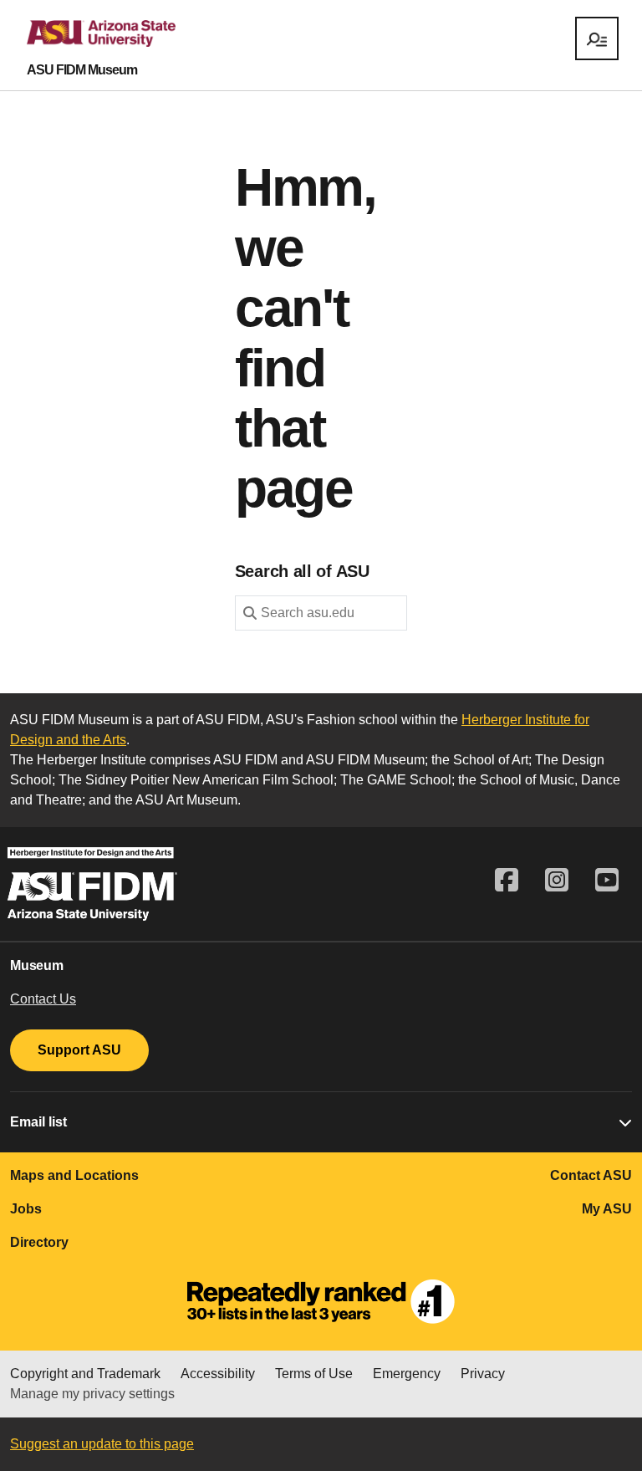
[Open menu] (596, 38)
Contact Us (43, 999)
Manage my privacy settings (92, 1394)
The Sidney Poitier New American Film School (196, 780)
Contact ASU (591, 1175)
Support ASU (79, 1050)
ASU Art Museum (186, 800)
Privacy (483, 1373)
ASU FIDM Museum (82, 70)
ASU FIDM (245, 760)
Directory (39, 1242)
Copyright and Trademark (85, 1373)
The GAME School (395, 780)
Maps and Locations (74, 1175)
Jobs (26, 1209)
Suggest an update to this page (102, 1444)
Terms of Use (314, 1373)
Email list (38, 1122)
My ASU (607, 1209)
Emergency (407, 1373)
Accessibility (218, 1373)
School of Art (490, 760)
